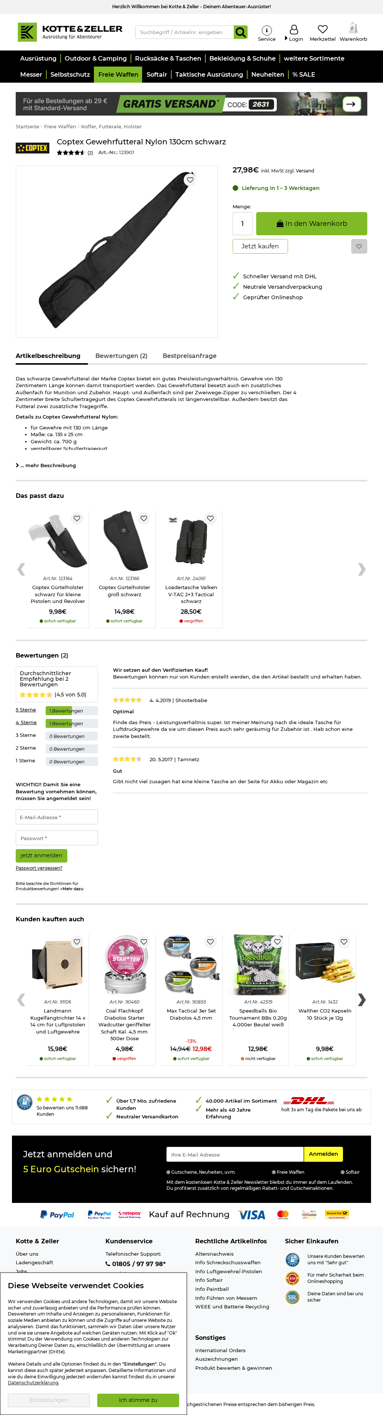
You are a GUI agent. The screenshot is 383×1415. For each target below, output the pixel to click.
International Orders (220, 1350)
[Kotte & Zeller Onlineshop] (70, 31)
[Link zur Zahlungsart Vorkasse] (309, 1215)
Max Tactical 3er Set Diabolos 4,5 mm (191, 1014)
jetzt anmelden (41, 855)
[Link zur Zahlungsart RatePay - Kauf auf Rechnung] (129, 1215)
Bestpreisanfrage (190, 355)
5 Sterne (26, 710)
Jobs (21, 1271)
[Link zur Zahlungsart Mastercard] (283, 1215)
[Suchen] (241, 32)
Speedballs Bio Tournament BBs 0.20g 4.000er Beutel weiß (258, 1017)
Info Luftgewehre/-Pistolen (228, 1271)
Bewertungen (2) (121, 355)
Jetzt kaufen (260, 246)
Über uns (27, 1254)
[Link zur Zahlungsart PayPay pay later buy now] (99, 1215)
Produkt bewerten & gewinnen (233, 1368)
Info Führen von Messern (226, 1298)
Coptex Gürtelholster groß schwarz (124, 590)
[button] (38, 58)
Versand (305, 171)
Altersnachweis (214, 1254)
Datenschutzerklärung (33, 1382)
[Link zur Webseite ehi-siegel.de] (292, 1278)
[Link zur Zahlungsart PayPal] (57, 1215)
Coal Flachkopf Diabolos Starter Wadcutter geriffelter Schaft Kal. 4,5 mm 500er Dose (124, 1024)
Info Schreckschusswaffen (228, 1262)
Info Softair (209, 1280)
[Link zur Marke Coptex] (32, 148)
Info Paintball (212, 1289)
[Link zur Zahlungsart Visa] (251, 1215)
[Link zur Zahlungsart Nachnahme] (337, 1215)
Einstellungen (49, 1400)
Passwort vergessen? (39, 868)
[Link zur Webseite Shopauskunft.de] (292, 1259)
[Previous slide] (21, 569)
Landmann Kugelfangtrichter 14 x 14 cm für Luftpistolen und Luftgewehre (57, 1021)
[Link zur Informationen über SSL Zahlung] (292, 1296)
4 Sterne (26, 722)
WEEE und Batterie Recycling (232, 1307)
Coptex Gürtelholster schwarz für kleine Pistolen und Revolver (58, 594)
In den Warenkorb (315, 223)
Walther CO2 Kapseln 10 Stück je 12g (325, 1014)
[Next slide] (362, 569)
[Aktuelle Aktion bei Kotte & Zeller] (191, 103)
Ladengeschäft (34, 1262)
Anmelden (326, 1153)
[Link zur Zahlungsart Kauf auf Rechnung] (189, 1215)
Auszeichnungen (216, 1359)
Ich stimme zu (138, 1400)
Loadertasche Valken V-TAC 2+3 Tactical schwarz (191, 594)
